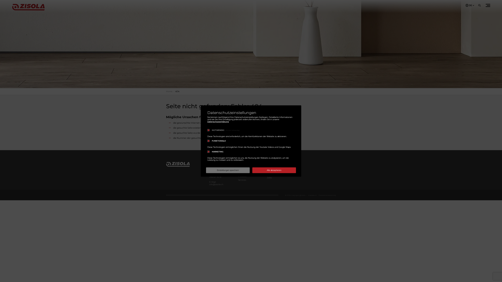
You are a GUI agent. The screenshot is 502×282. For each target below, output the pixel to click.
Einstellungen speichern (228, 170)
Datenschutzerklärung (218, 122)
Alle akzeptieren (274, 170)
